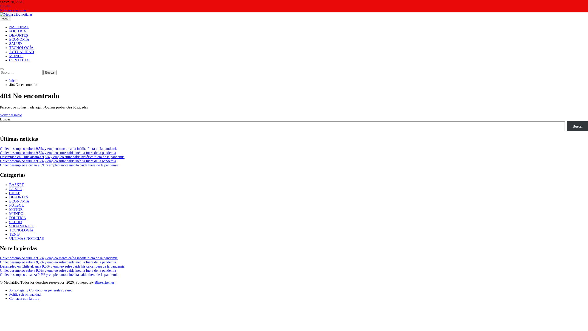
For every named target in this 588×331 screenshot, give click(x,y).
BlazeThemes (104, 282)
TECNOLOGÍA (21, 48)
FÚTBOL (16, 205)
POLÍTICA (17, 31)
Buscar (5, 119)
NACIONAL (19, 27)
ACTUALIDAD (21, 52)
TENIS (14, 234)
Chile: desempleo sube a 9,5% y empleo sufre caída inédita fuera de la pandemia (58, 153)
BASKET (16, 185)
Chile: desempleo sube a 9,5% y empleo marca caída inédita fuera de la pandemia (59, 149)
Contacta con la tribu (24, 298)
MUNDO (16, 56)
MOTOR (16, 209)
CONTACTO (19, 60)
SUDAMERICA (21, 226)
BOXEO (15, 189)
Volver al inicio (11, 115)
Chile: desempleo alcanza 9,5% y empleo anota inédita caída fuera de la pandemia (59, 165)
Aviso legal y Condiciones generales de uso (40, 290)
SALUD (15, 44)
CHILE (14, 193)
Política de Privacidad (25, 294)
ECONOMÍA (19, 39)
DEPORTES (18, 35)
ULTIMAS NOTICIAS (26, 238)
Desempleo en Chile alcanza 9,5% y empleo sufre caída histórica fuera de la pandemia (62, 157)
